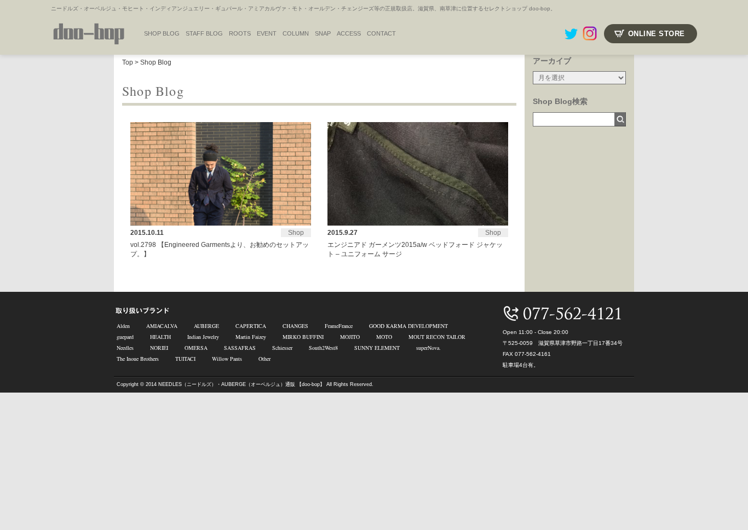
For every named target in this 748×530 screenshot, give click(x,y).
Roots (240, 33)
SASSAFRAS (240, 348)
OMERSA (196, 348)
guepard (125, 337)
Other (264, 358)
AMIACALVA (161, 326)
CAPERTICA (250, 326)
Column (296, 33)
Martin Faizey (250, 337)
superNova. (428, 348)
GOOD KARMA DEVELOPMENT (408, 326)
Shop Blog (155, 62)
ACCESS (349, 33)
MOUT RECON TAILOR (436, 337)
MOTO (384, 337)
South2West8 (323, 348)
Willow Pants (227, 358)
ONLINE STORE (656, 34)
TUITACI (185, 358)
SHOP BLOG (162, 33)
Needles (125, 348)
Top (127, 62)
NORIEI (159, 348)
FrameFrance (339, 326)
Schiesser (282, 348)
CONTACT (381, 33)
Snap (323, 33)
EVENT (267, 33)
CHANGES (295, 326)
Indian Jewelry (203, 337)
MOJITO (350, 337)
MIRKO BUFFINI (303, 337)
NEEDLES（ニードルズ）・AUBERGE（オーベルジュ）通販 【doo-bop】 (241, 384)
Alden (123, 326)
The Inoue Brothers (138, 358)
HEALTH (160, 337)
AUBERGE (206, 326)
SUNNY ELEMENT (377, 348)
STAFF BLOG (204, 33)
